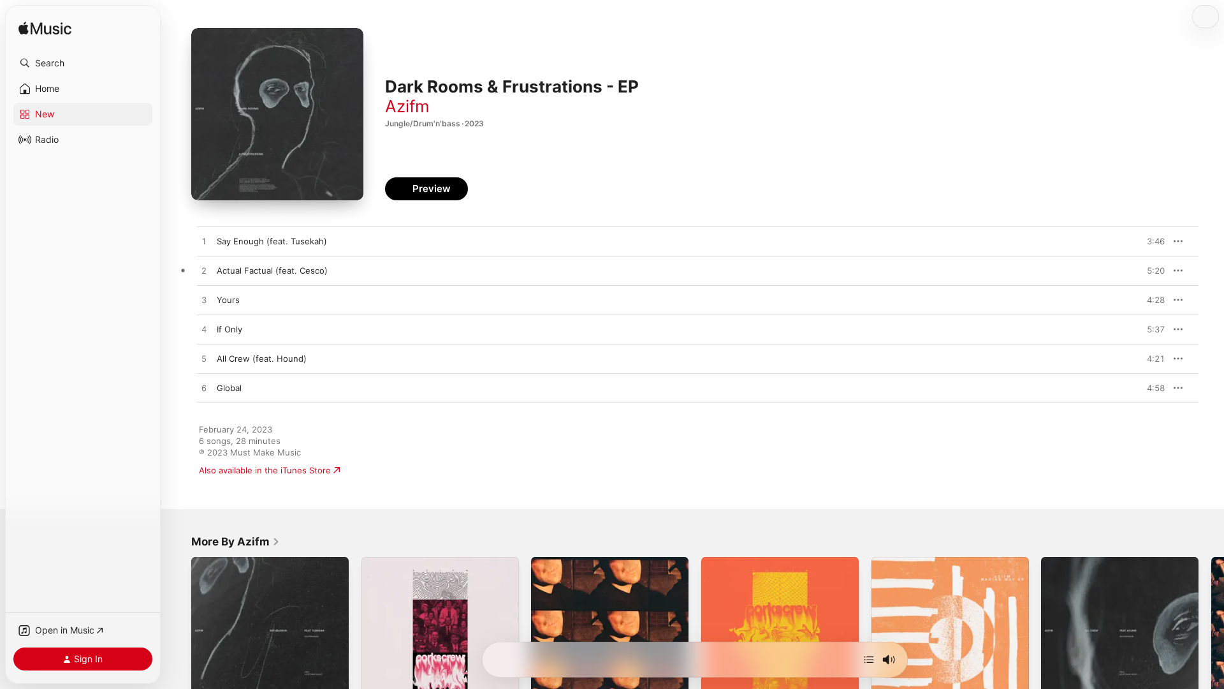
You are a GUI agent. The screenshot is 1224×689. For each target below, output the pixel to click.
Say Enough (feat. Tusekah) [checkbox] (272, 241)
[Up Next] (869, 660)
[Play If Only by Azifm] (204, 330)
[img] (44, 29)
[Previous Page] (178, 635)
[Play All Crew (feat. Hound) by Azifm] (204, 359)
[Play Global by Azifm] (204, 388)
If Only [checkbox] (229, 329)
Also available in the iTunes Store (265, 470)
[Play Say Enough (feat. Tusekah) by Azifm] (204, 242)
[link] (235, 542)
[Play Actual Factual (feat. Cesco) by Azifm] (204, 271)
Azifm (407, 106)
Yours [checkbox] (228, 300)
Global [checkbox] (229, 388)
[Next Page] (1211, 635)
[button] (83, 63)
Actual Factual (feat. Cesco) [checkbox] (272, 270)
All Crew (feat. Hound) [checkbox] (262, 358)
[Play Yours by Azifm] (204, 300)
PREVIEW (1151, 241)
